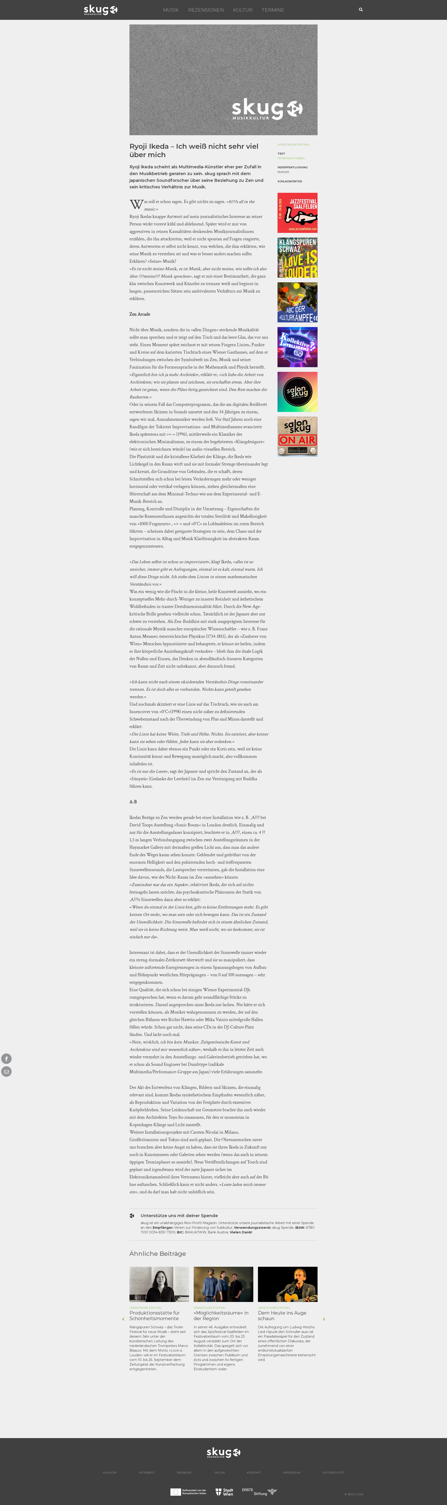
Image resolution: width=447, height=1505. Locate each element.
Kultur (242, 10)
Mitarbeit (146, 1472)
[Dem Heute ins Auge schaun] (288, 1284)
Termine (273, 10)
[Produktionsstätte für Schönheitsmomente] (159, 1284)
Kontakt (254, 1472)
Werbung (184, 1472)
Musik (171, 10)
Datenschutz (333, 1472)
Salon (220, 1472)
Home (281, 144)
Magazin (110, 1472)
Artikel (304, 144)
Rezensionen (206, 10)
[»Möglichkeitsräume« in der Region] (223, 1284)
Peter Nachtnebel (291, 158)
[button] (361, 10)
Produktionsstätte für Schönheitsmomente (154, 1315)
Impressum (291, 1472)
